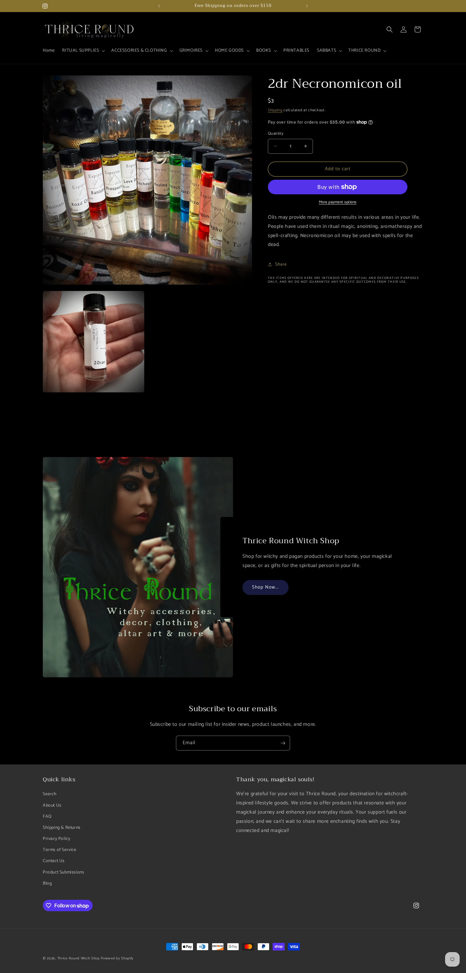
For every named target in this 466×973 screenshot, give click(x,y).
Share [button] (281, 264)
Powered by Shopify (117, 958)
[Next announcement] (307, 6)
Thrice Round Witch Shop (78, 958)
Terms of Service (59, 850)
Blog (47, 883)
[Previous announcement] (159, 6)
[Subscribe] (283, 743)
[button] (82, 50)
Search (50, 794)
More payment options (338, 202)
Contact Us (54, 861)
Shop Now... (265, 587)
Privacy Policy (56, 838)
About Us (52, 805)
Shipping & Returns (62, 827)
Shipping (275, 110)
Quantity (275, 134)
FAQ (47, 816)
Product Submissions (63, 872)
